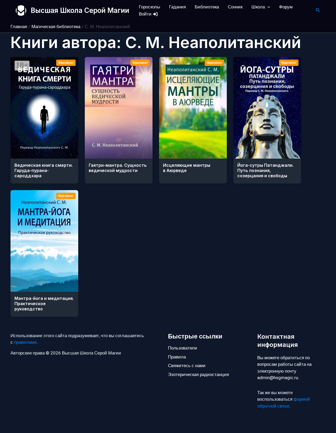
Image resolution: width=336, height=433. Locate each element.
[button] (267, 7)
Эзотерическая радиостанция (198, 374)
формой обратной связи (283, 402)
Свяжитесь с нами (187, 365)
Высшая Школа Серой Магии (80, 10)
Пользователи (182, 348)
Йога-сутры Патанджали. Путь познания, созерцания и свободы (265, 170)
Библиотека (207, 7)
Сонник (235, 7)
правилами (25, 342)
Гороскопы (149, 7)
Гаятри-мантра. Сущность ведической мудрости (118, 168)
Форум (286, 7)
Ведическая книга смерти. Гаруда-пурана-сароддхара (43, 170)
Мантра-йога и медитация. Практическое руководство (44, 303)
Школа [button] (258, 7)
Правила (177, 357)
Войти (146, 14)
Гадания (177, 7)
